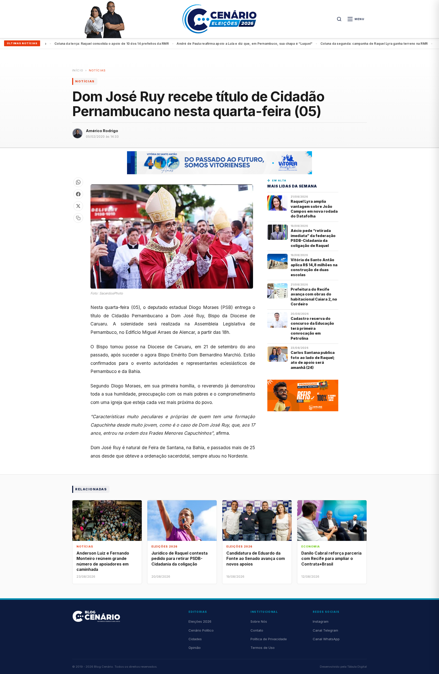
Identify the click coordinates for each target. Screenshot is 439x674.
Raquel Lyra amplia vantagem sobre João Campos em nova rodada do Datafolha (314, 208)
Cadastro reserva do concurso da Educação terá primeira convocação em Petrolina (312, 328)
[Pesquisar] (339, 19)
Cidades (195, 639)
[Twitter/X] (78, 206)
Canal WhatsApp (326, 639)
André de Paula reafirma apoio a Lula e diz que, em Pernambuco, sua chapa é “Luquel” (225, 43)
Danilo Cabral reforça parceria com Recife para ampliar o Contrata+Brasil (331, 558)
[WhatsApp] (78, 182)
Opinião (195, 648)
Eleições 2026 (200, 621)
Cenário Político (201, 630)
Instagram (320, 621)
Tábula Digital (357, 666)
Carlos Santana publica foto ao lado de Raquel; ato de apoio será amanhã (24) (313, 359)
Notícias (97, 70)
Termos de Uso (262, 648)
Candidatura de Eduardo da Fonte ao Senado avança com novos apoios (255, 558)
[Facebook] (78, 194)
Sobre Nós (258, 621)
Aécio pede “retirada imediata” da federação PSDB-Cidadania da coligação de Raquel (313, 237)
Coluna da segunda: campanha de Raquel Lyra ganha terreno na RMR (354, 43)
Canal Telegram (325, 630)
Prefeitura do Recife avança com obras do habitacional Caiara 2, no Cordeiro (314, 296)
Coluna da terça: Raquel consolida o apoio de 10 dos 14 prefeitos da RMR (92, 43)
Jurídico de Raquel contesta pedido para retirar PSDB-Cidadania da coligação (179, 558)
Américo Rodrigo (102, 131)
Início (77, 70)
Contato (256, 630)
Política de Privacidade (268, 639)
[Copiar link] (78, 218)
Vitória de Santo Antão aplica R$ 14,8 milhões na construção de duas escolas (314, 267)
